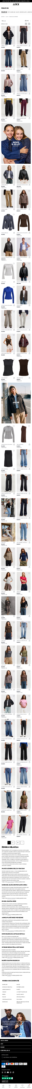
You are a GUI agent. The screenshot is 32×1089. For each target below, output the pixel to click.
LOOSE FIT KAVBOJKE (22, 992)
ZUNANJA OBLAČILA (7, 987)
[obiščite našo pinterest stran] (10, 1072)
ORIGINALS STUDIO (7, 999)
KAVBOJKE (4, 984)
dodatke (9, 975)
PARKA (3, 994)
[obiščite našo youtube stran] (8, 1072)
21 (18, 842)
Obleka (9, 914)
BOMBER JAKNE (20, 987)
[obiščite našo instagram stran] (5, 1072)
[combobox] (24, 21)
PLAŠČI (18, 989)
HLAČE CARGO (20, 994)
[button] (8, 35)
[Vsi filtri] (8, 21)
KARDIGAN (5, 1001)
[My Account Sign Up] (16, 1023)
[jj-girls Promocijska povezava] (16, 143)
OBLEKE (4, 992)
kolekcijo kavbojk (11, 898)
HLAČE (18, 984)
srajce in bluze (10, 881)
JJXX (7, 16)
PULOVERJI (19, 999)
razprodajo (9, 957)
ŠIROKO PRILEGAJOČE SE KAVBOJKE (23, 1002)
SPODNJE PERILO (21, 996)
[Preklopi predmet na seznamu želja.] (13, 27)
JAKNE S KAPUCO (6, 989)
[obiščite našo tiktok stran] (13, 1072)
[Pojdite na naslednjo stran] (22, 842)
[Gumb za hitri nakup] (14, 46)
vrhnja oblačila (10, 930)
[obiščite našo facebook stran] (2, 1072)
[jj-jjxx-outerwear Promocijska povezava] (16, 403)
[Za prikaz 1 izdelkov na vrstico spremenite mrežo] (26, 24)
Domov (2, 16)
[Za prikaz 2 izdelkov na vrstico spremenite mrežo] (29, 24)
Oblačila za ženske (13, 16)
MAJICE (4, 996)
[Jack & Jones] (16, 5)
